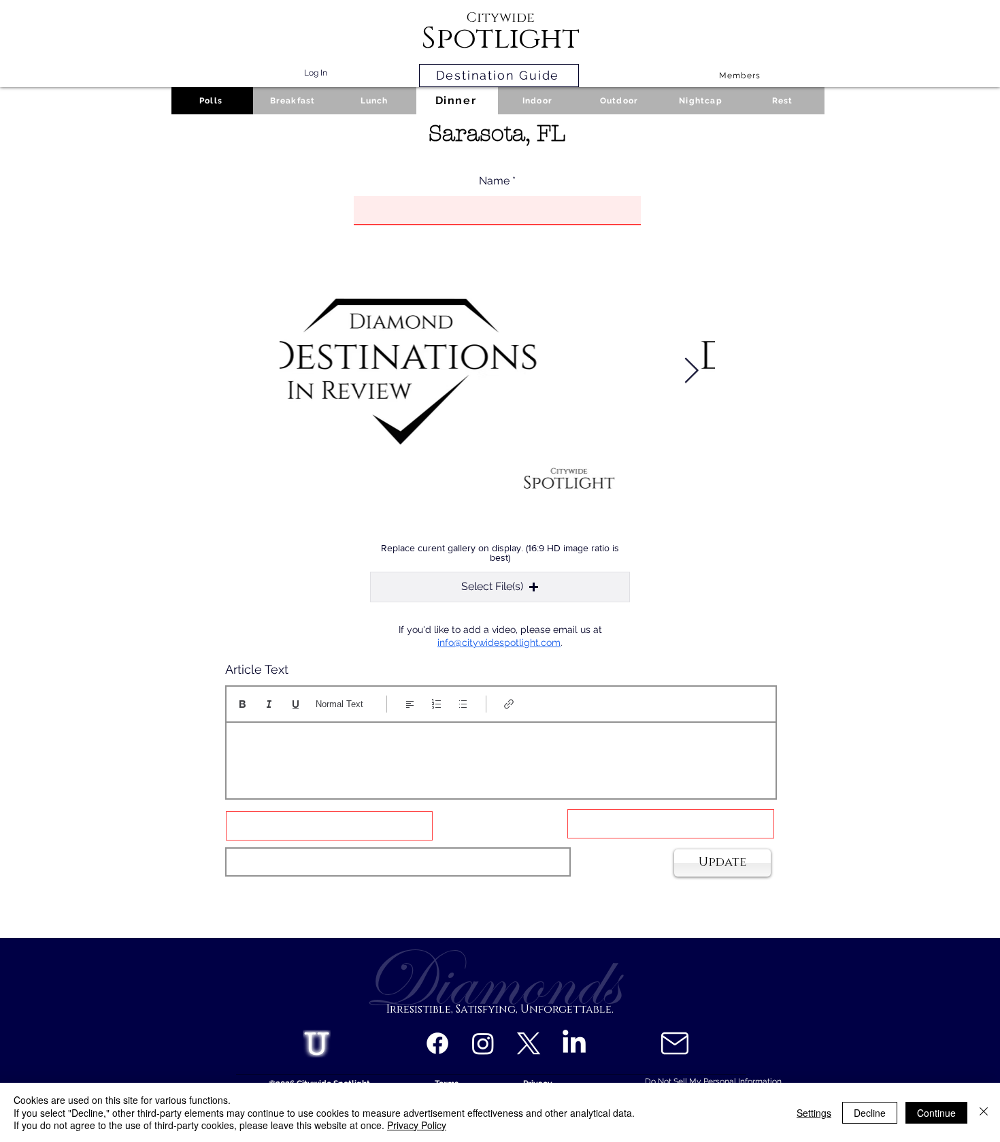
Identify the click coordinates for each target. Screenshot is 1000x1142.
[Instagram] (483, 1043)
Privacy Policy (416, 1125)
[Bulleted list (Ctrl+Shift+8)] (463, 704)
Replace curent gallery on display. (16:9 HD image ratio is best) (500, 552)
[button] (500, 587)
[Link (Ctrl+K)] (509, 704)
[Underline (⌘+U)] (295, 704)
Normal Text (339, 704)
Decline (870, 1113)
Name (494, 181)
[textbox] (501, 756)
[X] (528, 1043)
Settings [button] (814, 1113)
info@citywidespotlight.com (499, 642)
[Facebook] (437, 1043)
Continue (936, 1113)
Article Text (256, 670)
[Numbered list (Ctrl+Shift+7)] (436, 704)
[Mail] (674, 1043)
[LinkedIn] (574, 1043)
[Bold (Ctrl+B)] (242, 704)
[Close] (984, 1112)
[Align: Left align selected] (410, 704)
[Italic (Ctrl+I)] (269, 704)
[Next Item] (691, 371)
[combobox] (398, 862)
